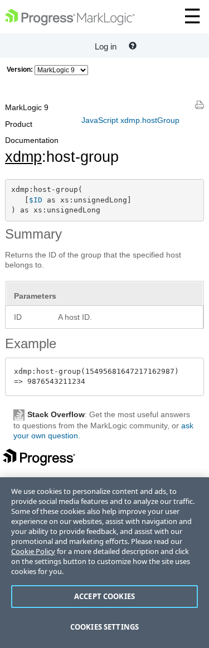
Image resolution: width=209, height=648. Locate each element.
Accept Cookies (104, 596)
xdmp (23, 157)
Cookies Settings (104, 627)
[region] (104, 562)
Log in (105, 46)
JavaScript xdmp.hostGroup (130, 120)
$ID (35, 200)
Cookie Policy (33, 551)
